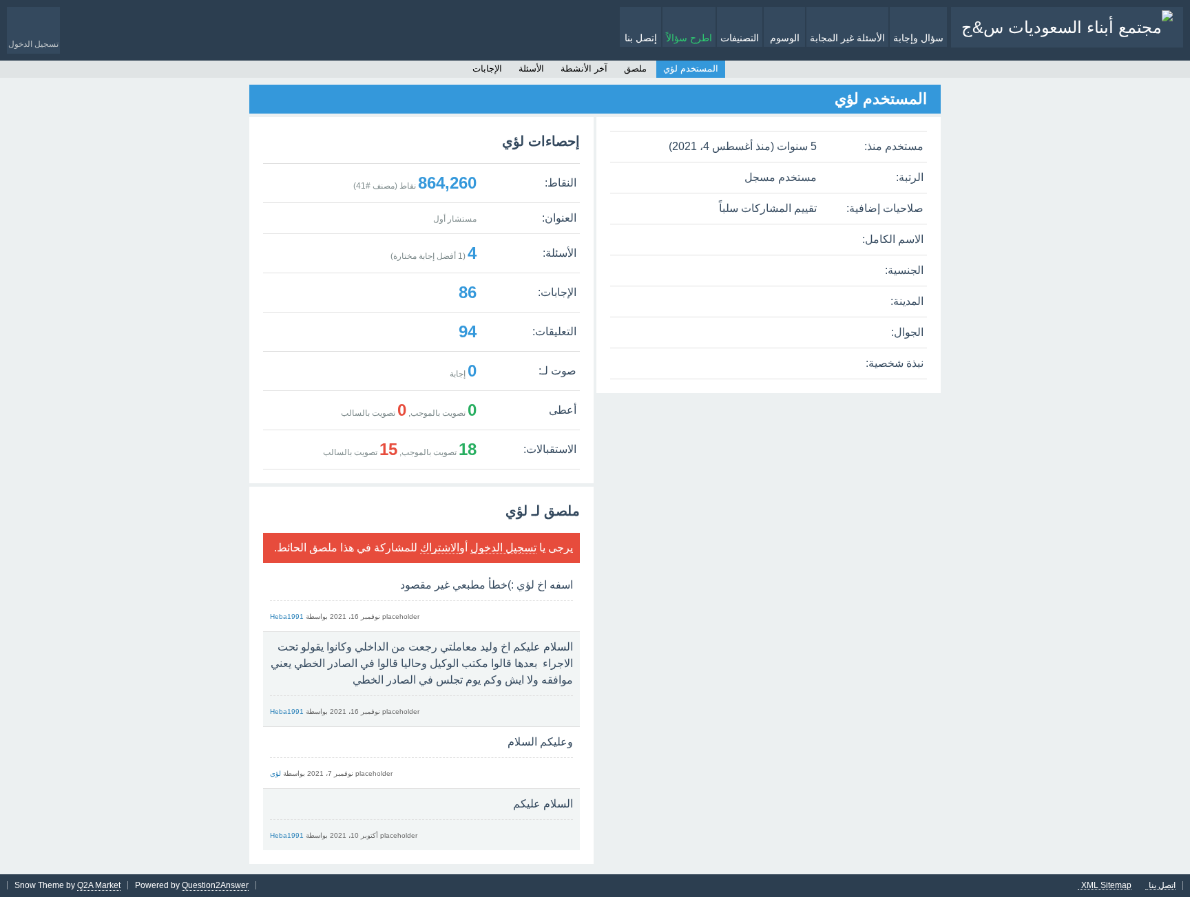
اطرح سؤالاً (689, 37)
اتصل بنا (1162, 885)
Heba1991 (287, 616)
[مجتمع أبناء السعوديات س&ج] (1067, 27)
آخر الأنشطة (584, 68)
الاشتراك (439, 547)
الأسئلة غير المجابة (847, 37)
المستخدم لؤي (690, 68)
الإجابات (487, 68)
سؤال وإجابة (918, 37)
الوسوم (785, 37)
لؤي (275, 773)
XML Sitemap (1106, 885)
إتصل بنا (641, 37)
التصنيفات (739, 37)
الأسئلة (531, 68)
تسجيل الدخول (503, 547)
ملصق (635, 68)
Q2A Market (99, 885)
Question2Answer (215, 885)
